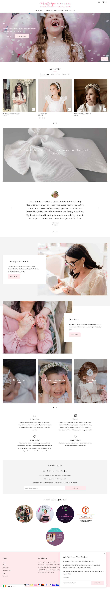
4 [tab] (58, 59)
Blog (4, 573)
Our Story (6, 567)
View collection (19, 388)
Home (4, 562)
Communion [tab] (44, 74)
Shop (55, 159)
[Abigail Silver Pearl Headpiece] (19, 95)
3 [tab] (56, 231)
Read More (75, 334)
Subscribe (98, 582)
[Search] (106, 2)
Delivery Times (7, 570)
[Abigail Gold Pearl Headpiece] (90, 95)
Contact (5, 576)
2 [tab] (55, 59)
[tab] (53, 123)
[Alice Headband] (55, 95)
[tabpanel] (55, 99)
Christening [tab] (55, 74)
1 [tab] (53, 59)
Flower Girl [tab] (66, 74)
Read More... (14, 276)
